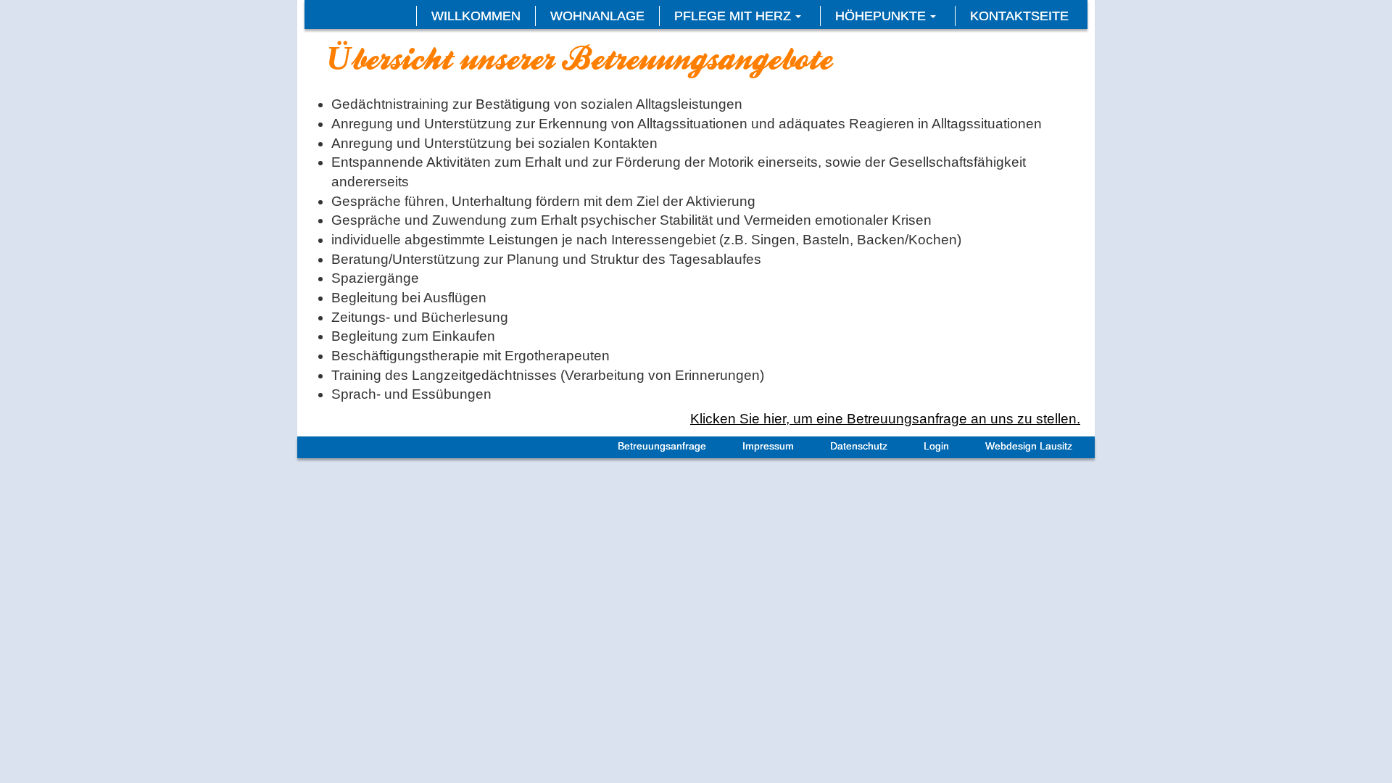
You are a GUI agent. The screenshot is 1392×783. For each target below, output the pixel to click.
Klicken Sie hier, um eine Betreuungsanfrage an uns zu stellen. (885, 418)
